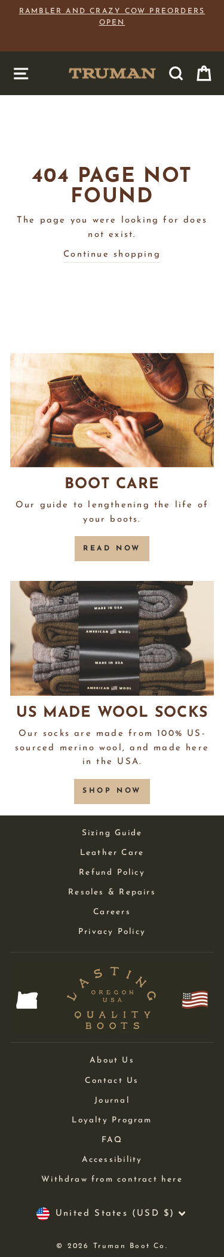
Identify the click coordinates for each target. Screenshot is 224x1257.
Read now (112, 548)
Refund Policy (112, 872)
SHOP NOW (112, 791)
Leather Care (112, 853)
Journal (111, 1100)
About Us (112, 1060)
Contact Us (112, 1081)
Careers (111, 912)
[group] (112, 26)
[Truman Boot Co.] (112, 73)
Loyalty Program (112, 1120)
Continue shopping (112, 254)
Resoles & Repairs (112, 892)
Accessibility (112, 1160)
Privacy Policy (112, 932)
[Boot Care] (112, 410)
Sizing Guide (112, 833)
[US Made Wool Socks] (112, 638)
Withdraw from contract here (112, 1179)
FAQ (112, 1140)
